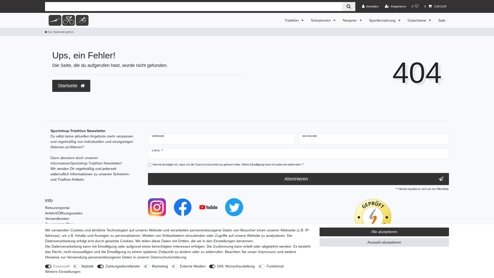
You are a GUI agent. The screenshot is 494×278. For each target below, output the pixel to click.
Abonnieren (296, 178)
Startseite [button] (68, 85)
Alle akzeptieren (384, 232)
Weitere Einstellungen (63, 272)
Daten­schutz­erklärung (168, 257)
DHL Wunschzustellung (236, 266)
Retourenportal (57, 208)
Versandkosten (57, 218)
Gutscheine (417, 20)
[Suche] (348, 6)
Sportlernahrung (382, 20)
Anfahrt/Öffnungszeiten (64, 213)
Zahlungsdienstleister (122, 266)
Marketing (160, 266)
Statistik (87, 266)
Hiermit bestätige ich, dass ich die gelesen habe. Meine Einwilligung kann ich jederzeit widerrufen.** (228, 164)
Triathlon (292, 20)
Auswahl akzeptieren (384, 242)
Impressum (267, 252)
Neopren (350, 20)
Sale (441, 20)
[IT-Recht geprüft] (373, 217)
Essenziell (61, 266)
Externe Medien (193, 266)
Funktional (275, 266)
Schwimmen (321, 20)
